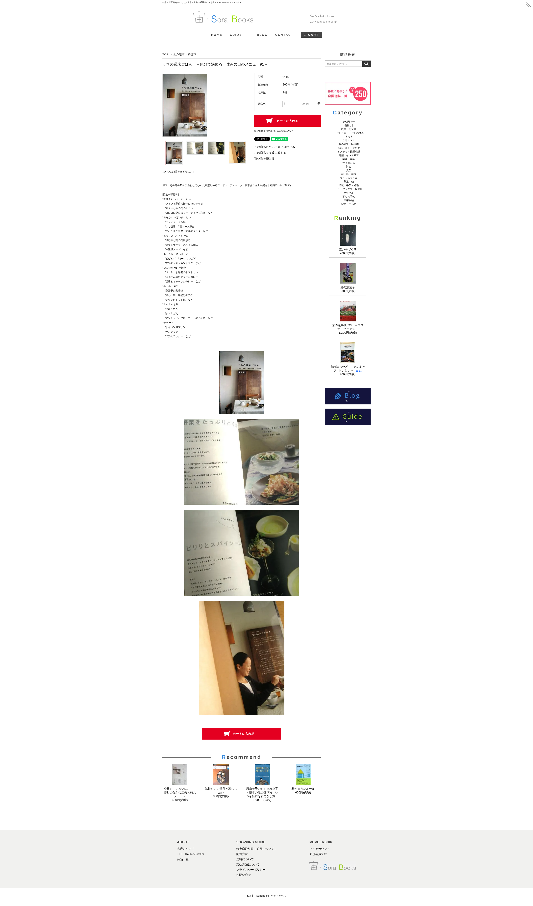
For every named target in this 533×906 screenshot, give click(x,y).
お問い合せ (243, 874)
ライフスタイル (348, 177)
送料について (245, 859)
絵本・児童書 (348, 129)
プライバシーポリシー (250, 869)
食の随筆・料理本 (184, 54)
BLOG (262, 34)
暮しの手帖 (348, 196)
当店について (185, 848)
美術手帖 (349, 200)
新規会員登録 (318, 854)
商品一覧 (183, 859)
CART (313, 34)
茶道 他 (349, 181)
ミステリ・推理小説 (348, 151)
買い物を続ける (264, 158)
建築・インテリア (349, 155)
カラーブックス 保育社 (348, 189)
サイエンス (348, 162)
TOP (165, 54)
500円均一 (349, 121)
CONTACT (284, 34)
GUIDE (236, 34)
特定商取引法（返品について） (256, 848)
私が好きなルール (303, 788)
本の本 (348, 136)
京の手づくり (347, 249)
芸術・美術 (348, 159)
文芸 (348, 170)
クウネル (349, 192)
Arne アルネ (348, 204)
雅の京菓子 (347, 287)
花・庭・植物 (348, 174)
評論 (348, 166)
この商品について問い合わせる (274, 147)
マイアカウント (319, 848)
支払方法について (248, 864)
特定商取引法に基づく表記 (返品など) (273, 131)
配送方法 (242, 854)
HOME (216, 34)
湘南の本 (349, 125)
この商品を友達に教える (270, 152)
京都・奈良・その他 (348, 147)
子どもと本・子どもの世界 (349, 132)
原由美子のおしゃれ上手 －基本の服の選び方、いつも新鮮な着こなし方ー (263, 792)
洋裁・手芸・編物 (350, 185)
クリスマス (348, 140)
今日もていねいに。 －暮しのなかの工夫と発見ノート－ (180, 792)
